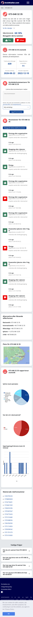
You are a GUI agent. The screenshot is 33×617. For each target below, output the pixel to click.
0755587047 (8, 511)
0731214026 (8, 526)
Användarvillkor (6, 589)
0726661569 (8, 505)
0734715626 (8, 514)
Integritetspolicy (17, 104)
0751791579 (8, 532)
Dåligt (22, 40)
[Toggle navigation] (28, 2)
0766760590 (8, 523)
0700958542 (8, 529)
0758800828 (8, 499)
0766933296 (8, 508)
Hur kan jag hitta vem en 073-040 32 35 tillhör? (15, 558)
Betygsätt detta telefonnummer (14, 128)
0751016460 (8, 517)
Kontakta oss (5, 584)
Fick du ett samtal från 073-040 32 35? (15, 551)
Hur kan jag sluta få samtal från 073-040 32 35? (14, 566)
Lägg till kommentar (16, 112)
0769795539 (8, 496)
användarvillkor (7, 104)
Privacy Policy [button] (9, 609)
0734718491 (8, 502)
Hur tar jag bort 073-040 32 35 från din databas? (15, 573)
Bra (9, 40)
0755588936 (8, 520)
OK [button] (9, 614)
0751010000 (8, 535)
